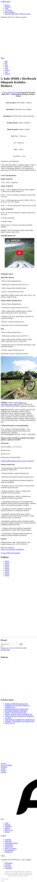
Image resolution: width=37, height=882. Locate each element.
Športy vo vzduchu (11, 848)
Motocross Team (25, 14)
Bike (2, 650)
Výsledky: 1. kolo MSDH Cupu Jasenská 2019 (19, 721)
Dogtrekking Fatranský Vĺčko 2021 (16, 711)
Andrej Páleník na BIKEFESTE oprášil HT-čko (20, 719)
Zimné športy (9, 845)
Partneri (7, 828)
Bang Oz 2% (9, 830)
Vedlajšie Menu (5, 1)
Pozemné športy (10, 850)
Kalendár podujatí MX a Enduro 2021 (17, 709)
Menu (2, 58)
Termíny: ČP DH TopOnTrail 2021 (16, 712)
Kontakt (7, 832)
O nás (6, 823)
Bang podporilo (10, 12)
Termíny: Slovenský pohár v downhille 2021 (19, 714)
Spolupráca (8, 826)
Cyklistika (8, 839)
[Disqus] (18, 609)
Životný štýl (8, 852)
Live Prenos (8, 10)
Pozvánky (7, 650)
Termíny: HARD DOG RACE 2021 (16, 704)
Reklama (7, 825)
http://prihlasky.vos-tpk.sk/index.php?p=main (14, 403)
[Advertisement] (18, 36)
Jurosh (29, 859)
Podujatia (8, 7)
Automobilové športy (11, 843)
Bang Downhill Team (11, 14)
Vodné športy (9, 846)
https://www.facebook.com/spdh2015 (12, 549)
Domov (7, 5)
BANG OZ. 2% (10, 723)
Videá (6, 8)
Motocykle (8, 841)
